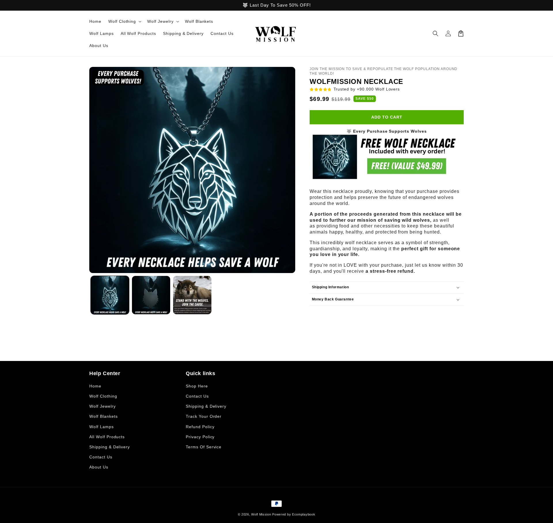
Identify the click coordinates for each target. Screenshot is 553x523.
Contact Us (100, 457)
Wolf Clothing (103, 396)
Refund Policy (200, 426)
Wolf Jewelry (102, 406)
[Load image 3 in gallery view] (192, 295)
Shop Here (197, 386)
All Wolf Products (107, 436)
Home (95, 386)
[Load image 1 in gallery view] (110, 295)
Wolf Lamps (101, 426)
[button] (124, 21)
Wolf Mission (261, 514)
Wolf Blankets (103, 416)
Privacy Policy (200, 436)
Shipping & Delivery (109, 447)
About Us (98, 467)
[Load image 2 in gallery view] (151, 295)
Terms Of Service (203, 447)
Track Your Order (203, 416)
